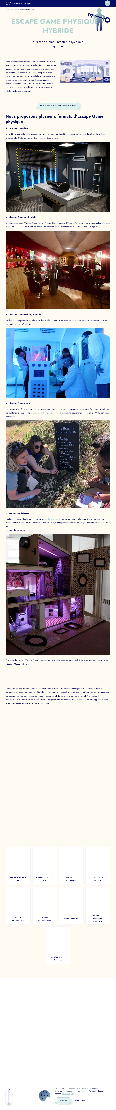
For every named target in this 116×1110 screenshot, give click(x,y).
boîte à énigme (52, 518)
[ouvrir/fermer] (107, 3)
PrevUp (62, 1059)
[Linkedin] (66, 1076)
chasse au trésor (58, 412)
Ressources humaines (23, 1047)
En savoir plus (68, 1093)
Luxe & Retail (18, 1053)
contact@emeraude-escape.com (58, 1020)
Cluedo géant (37, 412)
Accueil (8, 9)
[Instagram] (86, 1076)
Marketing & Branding (23, 1066)
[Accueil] (18, 3)
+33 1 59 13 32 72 (58, 1017)
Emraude (63, 1066)
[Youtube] (76, 1076)
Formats (14, 9)
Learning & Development (25, 1059)
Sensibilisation (19, 1041)
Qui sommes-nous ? (69, 1041)
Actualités (65, 1053)
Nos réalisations (68, 1047)
